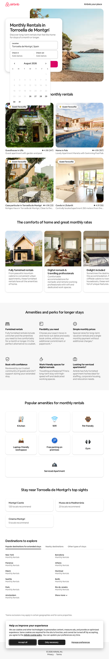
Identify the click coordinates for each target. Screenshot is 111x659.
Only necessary (51, 642)
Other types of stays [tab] (77, 546)
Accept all (22, 642)
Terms (59, 654)
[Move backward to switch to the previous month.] (14, 63)
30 (14, 102)
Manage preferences (80, 642)
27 (35, 96)
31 (20, 102)
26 (30, 96)
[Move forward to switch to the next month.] (46, 63)
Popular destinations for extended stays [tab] (23, 546)
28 (41, 96)
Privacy (50, 654)
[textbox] (22, 55)
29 (46, 96)
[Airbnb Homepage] (12, 4)
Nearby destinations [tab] (54, 546)
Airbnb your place (93, 4)
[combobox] (34, 46)
